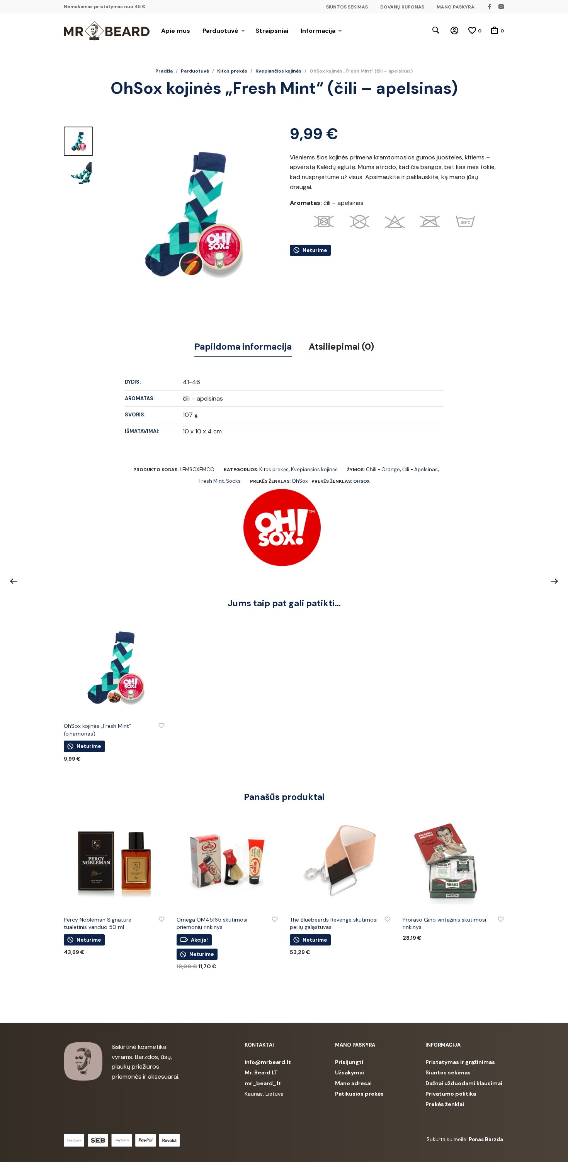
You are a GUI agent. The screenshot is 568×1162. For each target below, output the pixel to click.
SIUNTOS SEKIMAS (347, 7)
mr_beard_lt (263, 1083)
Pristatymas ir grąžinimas (460, 1062)
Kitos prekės (232, 71)
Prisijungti (349, 1062)
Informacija (318, 31)
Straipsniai (271, 31)
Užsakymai (349, 1072)
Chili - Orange (383, 469)
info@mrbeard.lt (268, 1062)
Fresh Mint (211, 481)
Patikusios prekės (359, 1093)
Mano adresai (353, 1083)
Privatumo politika (450, 1093)
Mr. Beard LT (261, 1072)
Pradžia (164, 71)
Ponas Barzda (486, 1139)
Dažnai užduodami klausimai (463, 1083)
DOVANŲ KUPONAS (402, 7)
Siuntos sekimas (448, 1072)
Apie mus (175, 31)
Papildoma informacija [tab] (243, 346)
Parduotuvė (220, 31)
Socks (233, 481)
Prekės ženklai (444, 1104)
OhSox (300, 481)
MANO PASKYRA (455, 7)
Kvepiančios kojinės (278, 71)
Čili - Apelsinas (420, 469)
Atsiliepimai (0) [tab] (341, 346)
